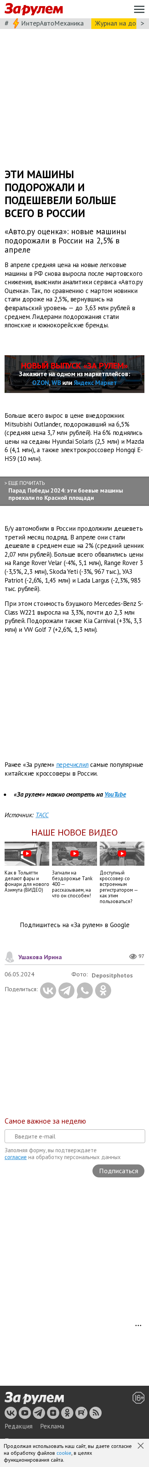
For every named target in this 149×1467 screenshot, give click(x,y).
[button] (141, 1446)
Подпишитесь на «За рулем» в (75, 925)
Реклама (52, 1426)
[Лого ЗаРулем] (34, 9)
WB (56, 382)
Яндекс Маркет (95, 382)
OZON (40, 382)
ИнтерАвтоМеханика (52, 23)
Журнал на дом (117, 23)
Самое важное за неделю (45, 1121)
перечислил (72, 764)
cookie (64, 1452)
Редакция (18, 1426)
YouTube (115, 794)
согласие (16, 1157)
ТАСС (42, 815)
